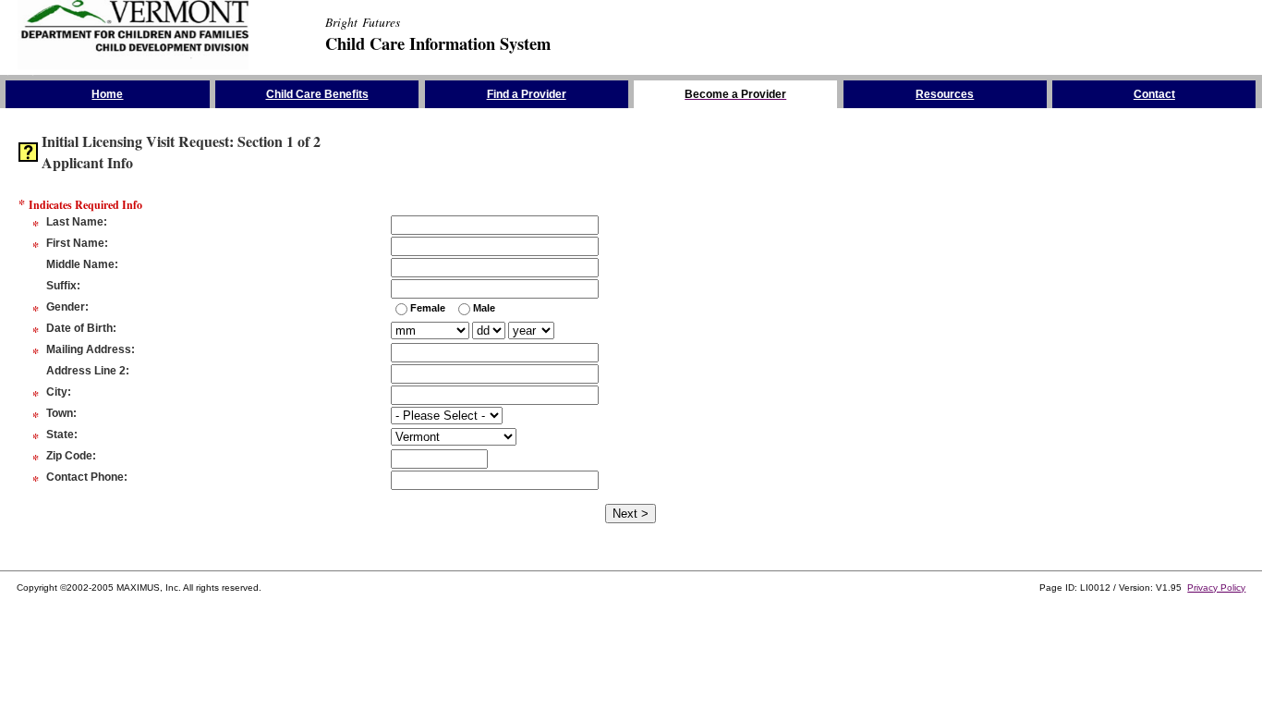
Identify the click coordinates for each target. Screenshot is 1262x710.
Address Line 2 (86, 370)
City (56, 392)
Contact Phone (85, 477)
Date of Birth (79, 328)
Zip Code (69, 455)
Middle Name (80, 264)
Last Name (74, 221)
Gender (65, 306)
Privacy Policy (1216, 587)
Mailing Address (88, 349)
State (60, 434)
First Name (75, 243)
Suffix (61, 285)
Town (59, 413)
